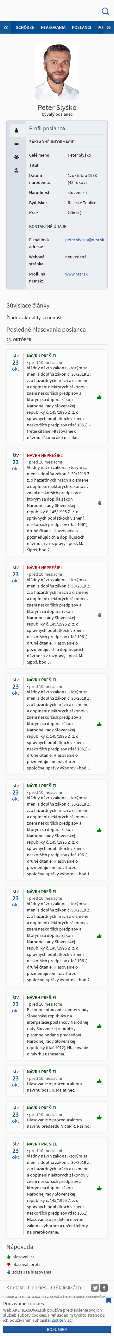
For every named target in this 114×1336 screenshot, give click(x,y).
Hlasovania (53, 27)
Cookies (37, 1287)
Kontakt (14, 1287)
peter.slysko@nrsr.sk (84, 240)
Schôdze (25, 27)
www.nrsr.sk (76, 274)
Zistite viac (62, 1320)
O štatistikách (66, 1287)
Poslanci (81, 27)
